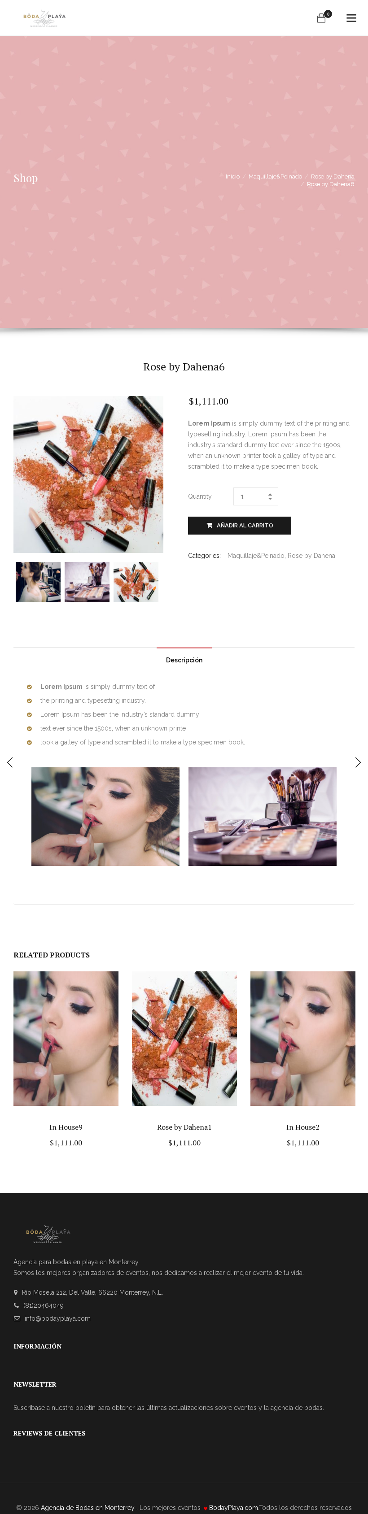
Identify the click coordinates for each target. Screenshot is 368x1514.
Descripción (184, 660)
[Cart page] (321, 17)
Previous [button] (21, 581)
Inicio (233, 176)
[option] (40, 582)
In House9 (66, 1127)
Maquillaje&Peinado (275, 176)
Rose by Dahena (333, 176)
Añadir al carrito (245, 525)
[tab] (184, 658)
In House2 (303, 1127)
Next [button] (155, 581)
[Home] (44, 14)
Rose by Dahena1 (184, 1127)
